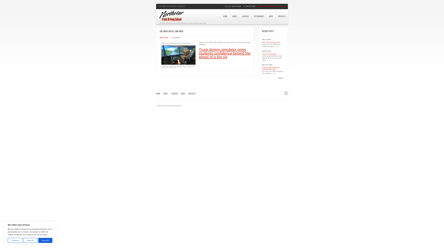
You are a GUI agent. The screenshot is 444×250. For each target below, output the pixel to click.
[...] (277, 46)
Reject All (30, 240)
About (234, 16)
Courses (245, 16)
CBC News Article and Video (271, 42)
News (271, 16)
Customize (15, 240)
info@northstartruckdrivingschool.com (274, 6)
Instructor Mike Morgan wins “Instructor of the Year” (271, 68)
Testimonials (259, 16)
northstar (177, 37)
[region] (30, 233)
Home (225, 16)
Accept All (45, 240)
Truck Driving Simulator (269, 54)
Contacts (281, 16)
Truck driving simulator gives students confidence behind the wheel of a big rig (225, 53)
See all (281, 78)
